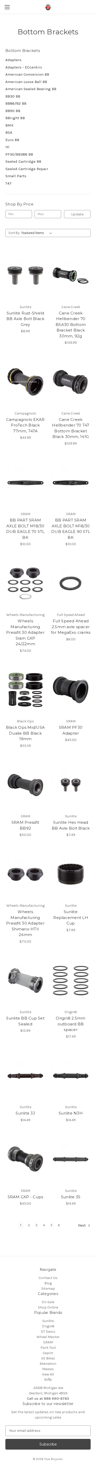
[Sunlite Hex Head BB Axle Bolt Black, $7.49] (70, 785)
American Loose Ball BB (26, 81)
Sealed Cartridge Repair (26, 169)
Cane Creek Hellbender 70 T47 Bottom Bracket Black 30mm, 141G (70, 428)
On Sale (48, 1302)
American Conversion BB (27, 74)
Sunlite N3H (71, 1113)
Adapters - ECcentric (23, 67)
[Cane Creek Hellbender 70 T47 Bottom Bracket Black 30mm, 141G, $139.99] (70, 382)
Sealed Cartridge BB (23, 161)
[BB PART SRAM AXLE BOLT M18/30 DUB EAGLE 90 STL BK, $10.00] (70, 483)
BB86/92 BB (15, 103)
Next (82, 1225)
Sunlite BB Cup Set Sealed (25, 1021)
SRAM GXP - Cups (25, 1196)
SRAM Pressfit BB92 (25, 825)
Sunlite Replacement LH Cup (70, 917)
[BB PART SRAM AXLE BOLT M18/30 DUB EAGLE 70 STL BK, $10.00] (25, 483)
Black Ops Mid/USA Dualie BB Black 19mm (25, 733)
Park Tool (48, 1347)
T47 (8, 183)
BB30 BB (12, 96)
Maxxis (48, 1369)
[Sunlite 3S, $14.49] (70, 1159)
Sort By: (14, 233)
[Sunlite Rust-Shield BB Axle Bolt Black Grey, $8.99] (25, 275)
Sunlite (48, 1321)
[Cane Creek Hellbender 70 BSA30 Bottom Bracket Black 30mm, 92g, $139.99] (70, 275)
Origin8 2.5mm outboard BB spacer (70, 1024)
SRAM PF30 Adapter (70, 730)
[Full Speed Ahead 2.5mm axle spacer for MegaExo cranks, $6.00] (70, 583)
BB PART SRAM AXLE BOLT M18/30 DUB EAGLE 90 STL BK (70, 529)
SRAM (48, 1342)
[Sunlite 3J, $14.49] (25, 1076)
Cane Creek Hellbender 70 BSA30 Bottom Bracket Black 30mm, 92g (71, 324)
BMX (9, 125)
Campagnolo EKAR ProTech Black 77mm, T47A (25, 425)
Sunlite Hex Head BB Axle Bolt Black (71, 825)
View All (48, 1374)
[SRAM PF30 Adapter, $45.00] (70, 690)
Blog (48, 1283)
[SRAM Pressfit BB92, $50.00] (25, 785)
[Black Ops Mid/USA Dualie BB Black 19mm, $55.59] (25, 690)
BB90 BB (12, 110)
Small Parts (15, 176)
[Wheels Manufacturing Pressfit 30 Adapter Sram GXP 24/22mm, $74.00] (25, 583)
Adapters (13, 60)
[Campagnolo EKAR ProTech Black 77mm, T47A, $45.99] (25, 382)
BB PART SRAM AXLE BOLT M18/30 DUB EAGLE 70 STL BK (25, 529)
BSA (8, 132)
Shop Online (48, 1307)
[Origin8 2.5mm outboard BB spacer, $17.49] (70, 981)
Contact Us (48, 1278)
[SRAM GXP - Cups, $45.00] (25, 1159)
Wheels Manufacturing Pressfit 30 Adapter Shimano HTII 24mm (25, 923)
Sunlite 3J (25, 1113)
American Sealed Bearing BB (30, 89)
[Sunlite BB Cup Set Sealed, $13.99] (25, 981)
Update (77, 214)
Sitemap (48, 1288)
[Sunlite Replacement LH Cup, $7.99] (70, 874)
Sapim (48, 1353)
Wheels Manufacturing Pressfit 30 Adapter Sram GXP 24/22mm (25, 632)
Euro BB (12, 139)
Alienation (48, 1363)
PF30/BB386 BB (19, 154)
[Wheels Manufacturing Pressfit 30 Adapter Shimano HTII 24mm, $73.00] (25, 874)
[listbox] (38, 233)
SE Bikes (48, 1358)
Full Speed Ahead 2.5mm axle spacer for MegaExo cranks (71, 626)
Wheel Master (48, 1337)
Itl (7, 147)
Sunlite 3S (71, 1196)
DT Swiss (48, 1331)
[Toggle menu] (7, 7)
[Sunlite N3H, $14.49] (70, 1076)
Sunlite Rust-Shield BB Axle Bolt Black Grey (25, 319)
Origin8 (48, 1326)
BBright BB (15, 118)
